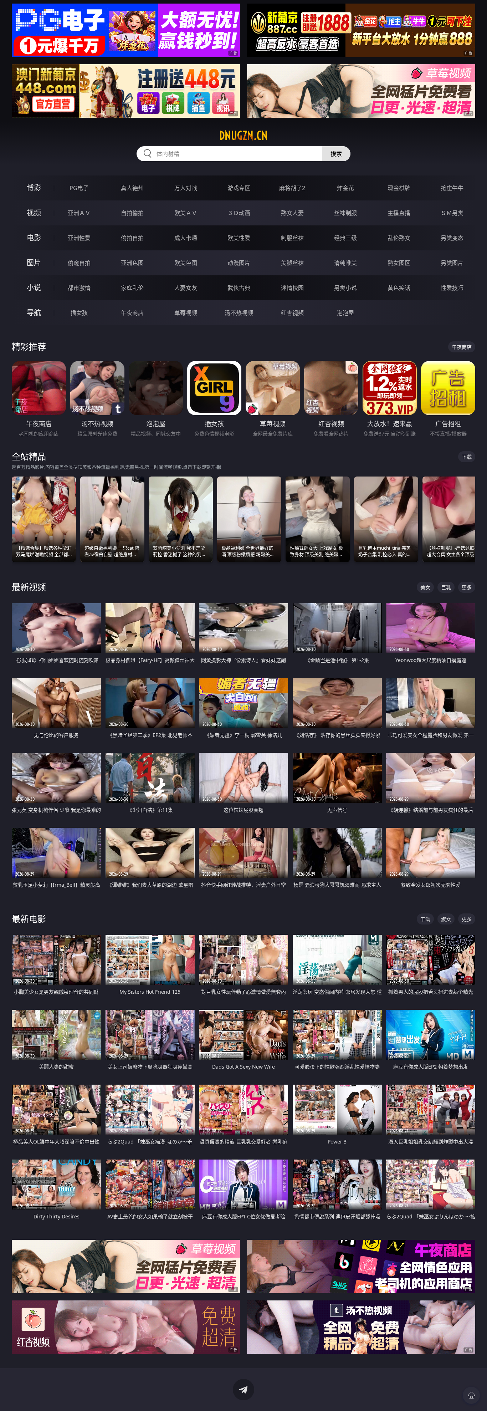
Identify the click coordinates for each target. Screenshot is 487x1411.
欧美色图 (185, 263)
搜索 (336, 154)
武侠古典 (238, 288)
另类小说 (345, 288)
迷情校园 (292, 288)
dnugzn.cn (243, 135)
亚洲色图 (132, 263)
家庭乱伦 (132, 288)
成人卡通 (185, 238)
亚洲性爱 (79, 238)
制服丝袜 (292, 238)
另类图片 (452, 263)
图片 (34, 263)
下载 (467, 456)
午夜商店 (132, 313)
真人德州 (132, 188)
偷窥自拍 (79, 263)
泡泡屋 (345, 313)
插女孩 (79, 313)
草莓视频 (185, 313)
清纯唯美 (345, 263)
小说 (34, 287)
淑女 (446, 919)
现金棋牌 (399, 188)
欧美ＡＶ (185, 213)
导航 (34, 312)
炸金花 (345, 188)
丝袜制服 (345, 213)
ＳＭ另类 (452, 213)
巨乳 (446, 587)
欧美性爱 (238, 238)
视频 (34, 213)
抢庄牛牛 (452, 188)
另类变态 (452, 238)
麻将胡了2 (292, 188)
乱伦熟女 (399, 238)
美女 (425, 587)
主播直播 (399, 213)
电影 (34, 238)
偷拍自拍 (132, 238)
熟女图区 (399, 263)
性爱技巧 (452, 288)
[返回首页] (471, 1395)
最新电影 (29, 918)
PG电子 (79, 188)
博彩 (34, 188)
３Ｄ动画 (238, 213)
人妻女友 (185, 288)
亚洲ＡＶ (79, 213)
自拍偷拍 (132, 213)
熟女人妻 (292, 213)
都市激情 (79, 288)
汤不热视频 (239, 313)
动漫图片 (238, 263)
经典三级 (345, 238)
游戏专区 (238, 188)
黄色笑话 (399, 288)
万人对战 (185, 188)
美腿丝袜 (292, 263)
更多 (467, 587)
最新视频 (29, 587)
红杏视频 (292, 313)
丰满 (425, 919)
